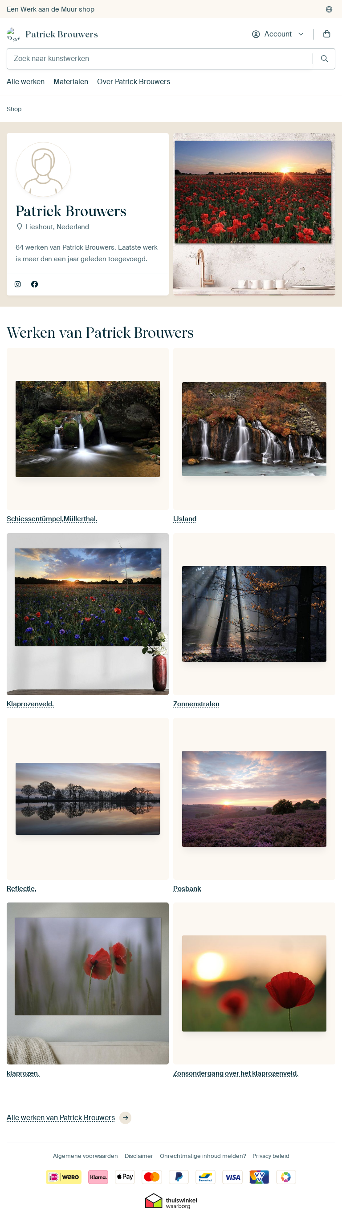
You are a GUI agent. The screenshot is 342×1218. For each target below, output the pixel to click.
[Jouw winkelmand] (326, 34)
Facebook (35, 284)
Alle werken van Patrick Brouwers (61, 1117)
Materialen (70, 81)
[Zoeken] (324, 58)
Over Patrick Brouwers (133, 81)
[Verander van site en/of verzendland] (329, 9)
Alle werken (26, 81)
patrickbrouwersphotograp (18, 284)
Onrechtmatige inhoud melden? (203, 1156)
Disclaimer (139, 1156)
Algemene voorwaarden (85, 1156)
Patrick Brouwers (61, 34)
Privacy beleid (270, 1156)
